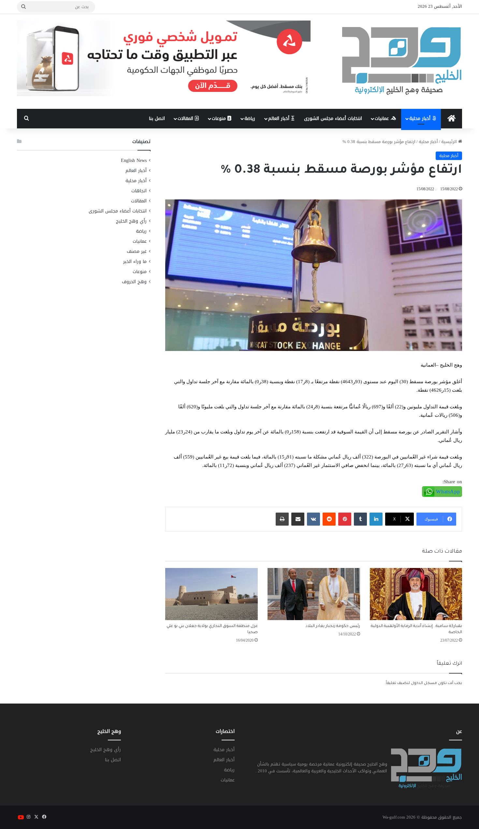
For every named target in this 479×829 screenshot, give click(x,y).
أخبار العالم (279, 118)
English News (134, 160)
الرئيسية (449, 142)
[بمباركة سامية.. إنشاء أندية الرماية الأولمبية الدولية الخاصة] (416, 594)
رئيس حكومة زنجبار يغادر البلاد (333, 626)
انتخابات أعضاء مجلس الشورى (333, 118)
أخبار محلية (420, 118)
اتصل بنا (157, 118)
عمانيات (382, 118)
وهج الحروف (134, 281)
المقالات (186, 118)
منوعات (219, 118)
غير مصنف (137, 251)
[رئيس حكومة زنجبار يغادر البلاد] (314, 594)
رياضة (249, 118)
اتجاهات (139, 190)
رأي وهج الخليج (131, 221)
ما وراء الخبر (135, 261)
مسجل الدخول (424, 683)
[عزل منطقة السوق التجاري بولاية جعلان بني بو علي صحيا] (211, 594)
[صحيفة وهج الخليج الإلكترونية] (402, 61)
